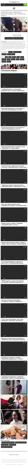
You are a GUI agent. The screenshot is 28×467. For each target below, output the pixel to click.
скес (17, 59)
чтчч (18, 57)
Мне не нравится (10, 35)
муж (10, 57)
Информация (8, 38)
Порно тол (12, 444)
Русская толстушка (7, 446)
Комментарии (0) (18, 38)
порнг (8, 61)
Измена (4, 54)
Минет (10, 52)
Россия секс (5, 444)
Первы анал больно (21, 442)
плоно (4, 59)
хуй (6, 57)
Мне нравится (7, 35)
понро (4, 61)
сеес (8, 59)
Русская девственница (8, 442)
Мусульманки (17, 52)
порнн (13, 59)
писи (14, 57)
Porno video (20, 464)
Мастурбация (11, 54)
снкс (22, 57)
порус (22, 59)
